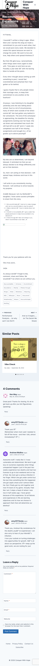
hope (6, 291)
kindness (19, 291)
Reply (6, 411)
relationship (8, 299)
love (18, 295)
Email (6, 610)
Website (7, 619)
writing (6, 303)
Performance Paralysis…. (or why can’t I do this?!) (9, 317)
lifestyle (11, 295)
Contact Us (29, 644)
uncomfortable (25, 299)
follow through (25, 288)
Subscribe (19, 647)
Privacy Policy (17, 644)
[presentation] (19, 349)
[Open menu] (35, 4)
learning (27, 291)
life (5, 295)
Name (7, 601)
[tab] (15, 374)
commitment (28, 284)
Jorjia (5, 25)
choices (18, 284)
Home (8, 644)
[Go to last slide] (5, 355)
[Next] (33, 355)
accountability (8, 284)
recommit (26, 295)
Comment (8, 574)
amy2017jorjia (17, 422)
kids (11, 291)
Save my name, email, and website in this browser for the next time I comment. (19, 625)
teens (16, 299)
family (16, 288)
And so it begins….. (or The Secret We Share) (29, 317)
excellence (7, 288)
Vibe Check (10, 364)
